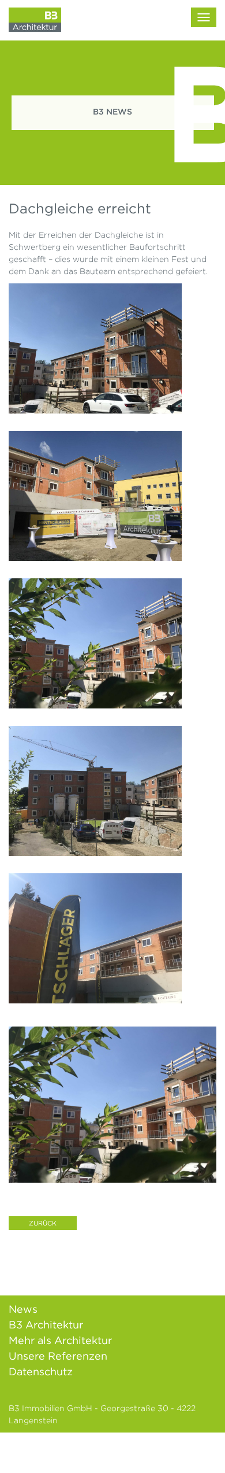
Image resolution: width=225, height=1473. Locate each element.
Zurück (43, 1223)
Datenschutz (41, 1371)
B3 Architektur (46, 1325)
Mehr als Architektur (60, 1340)
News (23, 1309)
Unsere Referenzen (58, 1356)
